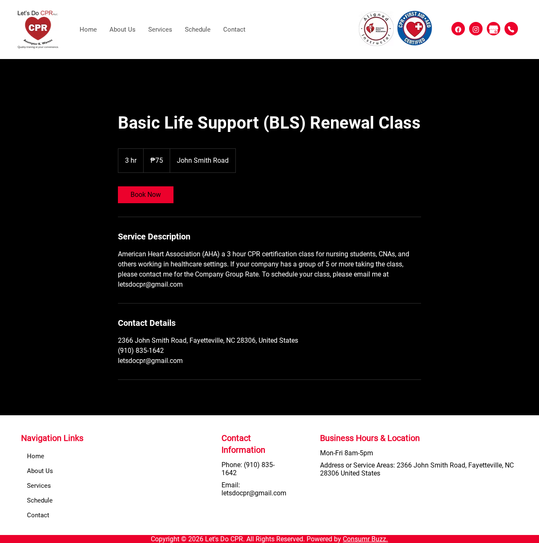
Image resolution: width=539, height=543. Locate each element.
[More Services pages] (196, 486)
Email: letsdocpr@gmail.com (253, 489)
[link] (145, 194)
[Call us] (511, 28)
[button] (160, 30)
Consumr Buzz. (365, 539)
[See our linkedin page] (458, 28)
